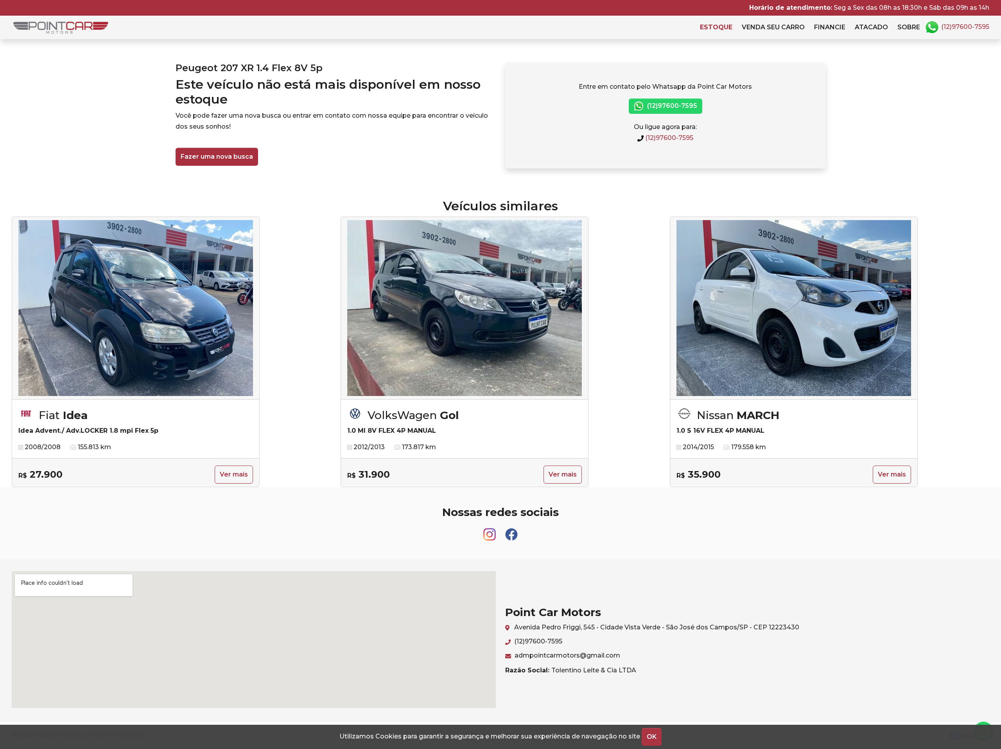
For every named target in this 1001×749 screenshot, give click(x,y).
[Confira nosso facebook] (511, 530)
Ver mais (234, 474)
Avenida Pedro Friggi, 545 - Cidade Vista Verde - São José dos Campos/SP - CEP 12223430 (656, 627)
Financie (829, 27)
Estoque (716, 27)
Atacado (871, 27)
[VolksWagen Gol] (464, 308)
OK (652, 736)
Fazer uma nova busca (217, 156)
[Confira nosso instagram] (490, 530)
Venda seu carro (773, 27)
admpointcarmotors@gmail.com (566, 655)
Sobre (908, 27)
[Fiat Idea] (135, 308)
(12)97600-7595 (964, 26)
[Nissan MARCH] (793, 308)
